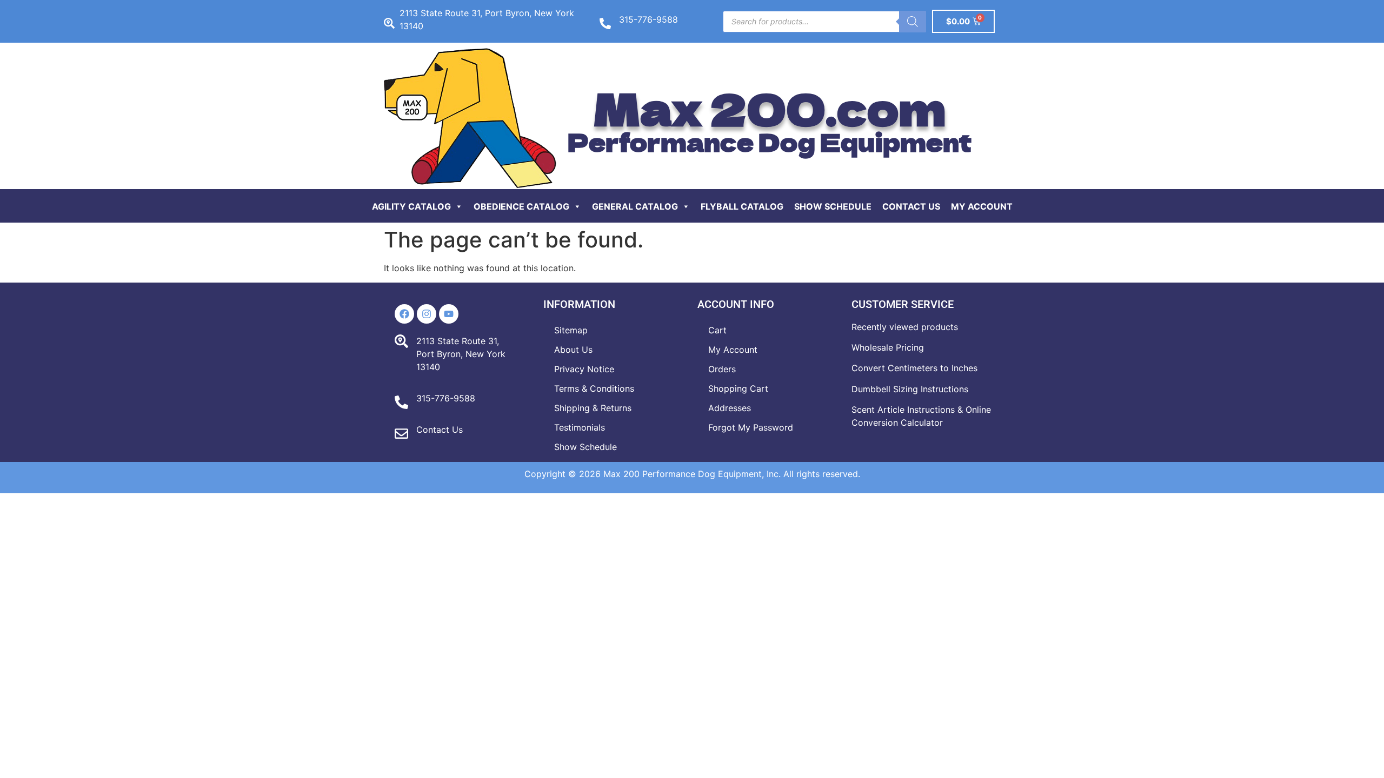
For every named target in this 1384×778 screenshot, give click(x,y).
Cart (717, 330)
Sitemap (571, 330)
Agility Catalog (411, 206)
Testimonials (579, 427)
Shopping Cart (738, 388)
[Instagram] (426, 314)
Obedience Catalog (521, 206)
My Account (982, 206)
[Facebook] (404, 314)
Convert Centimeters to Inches (914, 368)
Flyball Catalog (742, 206)
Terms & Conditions (594, 388)
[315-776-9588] (605, 23)
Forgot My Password (750, 427)
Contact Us (911, 206)
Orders (722, 369)
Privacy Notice (584, 369)
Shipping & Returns (592, 408)
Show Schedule (832, 206)
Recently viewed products (904, 326)
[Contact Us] (401, 433)
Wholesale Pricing (887, 347)
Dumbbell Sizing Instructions (909, 389)
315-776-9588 (648, 19)
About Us (573, 349)
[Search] (912, 21)
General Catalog (635, 206)
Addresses (729, 408)
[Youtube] (448, 314)
